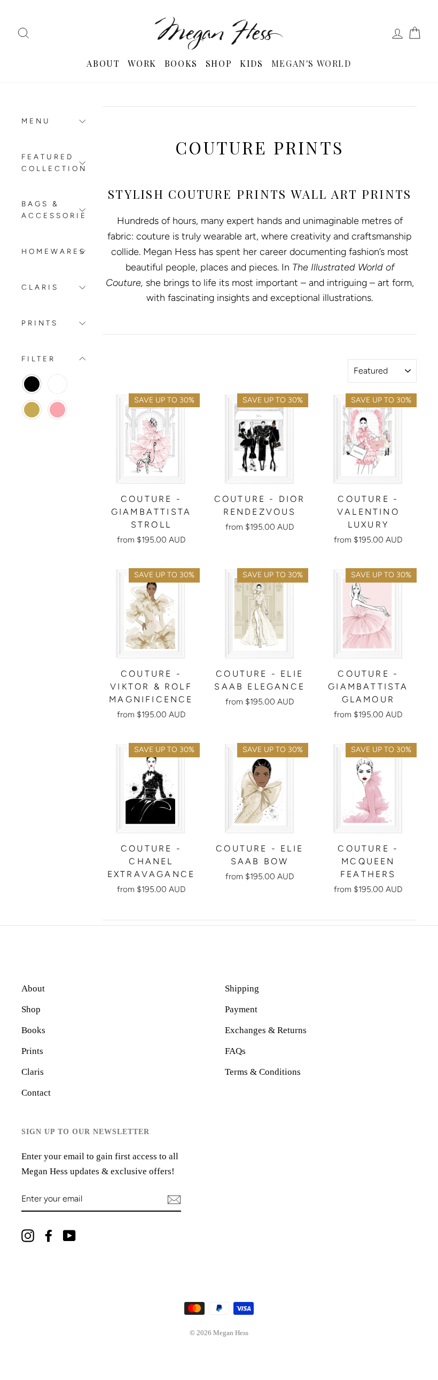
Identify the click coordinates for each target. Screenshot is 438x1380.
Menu (36, 121)
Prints (39, 323)
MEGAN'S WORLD (311, 63)
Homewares (53, 251)
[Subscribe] (174, 1199)
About (33, 988)
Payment (241, 1009)
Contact (36, 1093)
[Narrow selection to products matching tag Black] (31, 384)
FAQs (235, 1051)
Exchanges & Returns (266, 1030)
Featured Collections (53, 162)
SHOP (219, 63)
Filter (38, 358)
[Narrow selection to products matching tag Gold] (31, 409)
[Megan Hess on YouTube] (69, 1235)
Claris (40, 287)
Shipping (242, 988)
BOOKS (181, 63)
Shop (31, 1009)
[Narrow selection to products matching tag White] (57, 384)
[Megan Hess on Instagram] (27, 1235)
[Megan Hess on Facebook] (48, 1235)
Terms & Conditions (263, 1072)
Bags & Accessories (53, 209)
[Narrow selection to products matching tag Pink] (57, 409)
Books (33, 1030)
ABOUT (103, 63)
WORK (142, 63)
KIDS (251, 63)
